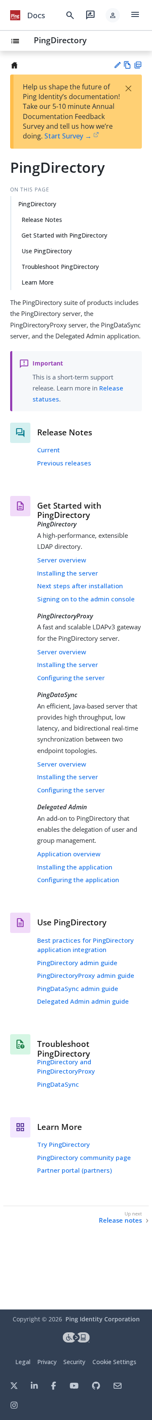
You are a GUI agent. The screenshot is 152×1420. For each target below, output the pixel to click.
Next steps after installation (80, 585)
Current (48, 450)
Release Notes (42, 220)
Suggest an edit (117, 65)
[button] (112, 15)
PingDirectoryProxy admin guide (85, 975)
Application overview (68, 854)
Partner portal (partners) (74, 1170)
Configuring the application (78, 879)
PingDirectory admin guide (77, 962)
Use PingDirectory (47, 251)
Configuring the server (71, 677)
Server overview (61, 560)
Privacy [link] (47, 1362)
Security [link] (74, 1362)
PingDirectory (60, 40)
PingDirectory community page (84, 1157)
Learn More (38, 282)
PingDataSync (58, 1084)
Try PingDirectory (63, 1144)
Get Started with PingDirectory (64, 235)
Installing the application (74, 867)
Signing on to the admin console (86, 599)
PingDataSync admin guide (77, 988)
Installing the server (67, 573)
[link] (15, 15)
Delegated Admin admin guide (83, 1001)
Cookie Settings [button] (114, 1362)
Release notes (120, 1220)
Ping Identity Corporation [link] (102, 1319)
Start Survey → (68, 136)
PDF (138, 65)
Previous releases (64, 463)
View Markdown (127, 65)
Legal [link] (22, 1362)
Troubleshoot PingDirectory (60, 267)
